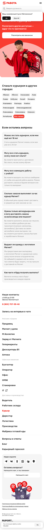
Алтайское (7, 116)
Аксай (22, 99)
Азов (34, 95)
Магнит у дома (10, 329)
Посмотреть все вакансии (22, 35)
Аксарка (31, 99)
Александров (8, 108)
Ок (38, 525)
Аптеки (6, 354)
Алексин (31, 112)
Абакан (6, 95)
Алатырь (17, 103)
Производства (9, 426)
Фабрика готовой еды (13, 431)
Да (6, 18)
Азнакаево (25, 95)
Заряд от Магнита (11, 339)
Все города (18, 116)
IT (3, 390)
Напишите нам (22, 475)
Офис (5, 375)
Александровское (24, 108)
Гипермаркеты (9, 344)
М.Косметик (8, 334)
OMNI (5, 380)
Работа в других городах (9, 509)
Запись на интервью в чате (16, 311)
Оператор (7, 370)
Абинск (15, 95)
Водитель (7, 400)
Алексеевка (8, 112)
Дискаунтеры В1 (10, 349)
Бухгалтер (7, 364)
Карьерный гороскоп (13, 449)
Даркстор (7, 416)
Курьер (6, 410)
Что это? (5, 525)
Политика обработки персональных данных (15, 506)
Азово (5, 99)
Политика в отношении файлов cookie (13, 503)
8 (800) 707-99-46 (11, 304)
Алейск (27, 103)
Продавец (7, 323)
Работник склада (11, 405)
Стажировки (9, 385)
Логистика (8, 421)
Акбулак (14, 99)
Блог (4, 444)
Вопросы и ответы (11, 439)
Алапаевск (7, 103)
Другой (16, 18)
